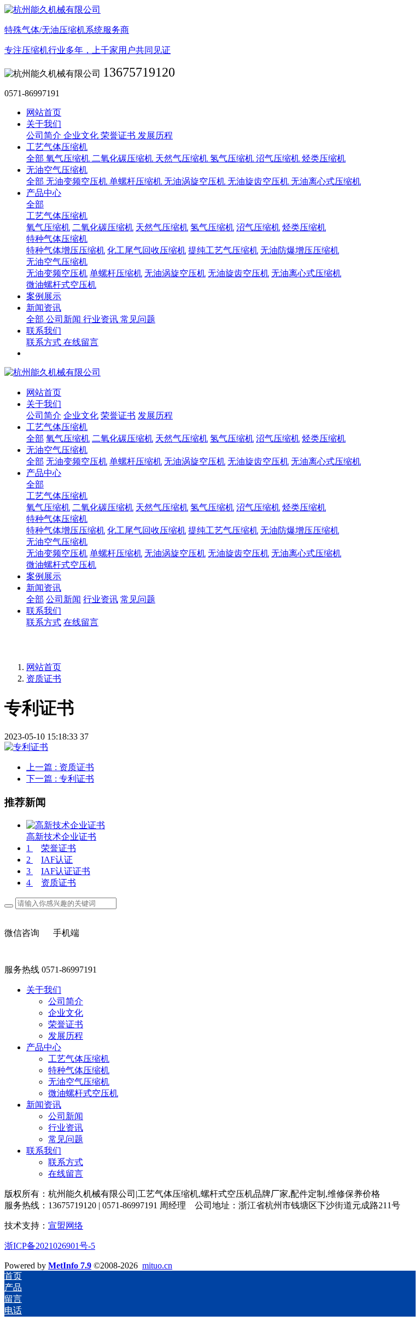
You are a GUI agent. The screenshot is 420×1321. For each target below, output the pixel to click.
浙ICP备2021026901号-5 (49, 1245)
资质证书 (43, 678)
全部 (36, 158)
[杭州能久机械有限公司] (210, 373)
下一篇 (60, 778)
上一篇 (60, 767)
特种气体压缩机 (57, 518)
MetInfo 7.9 (69, 1265)
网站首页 (43, 112)
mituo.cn (157, 1265)
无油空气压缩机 (57, 541)
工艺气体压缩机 (57, 496)
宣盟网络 (65, 1225)
